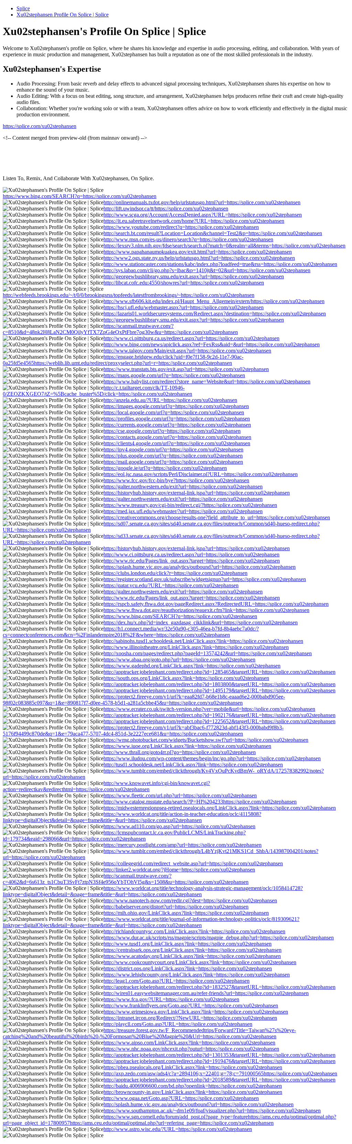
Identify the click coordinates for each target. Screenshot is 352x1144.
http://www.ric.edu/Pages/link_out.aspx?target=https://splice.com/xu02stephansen (191, 561)
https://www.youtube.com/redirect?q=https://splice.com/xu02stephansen (181, 227)
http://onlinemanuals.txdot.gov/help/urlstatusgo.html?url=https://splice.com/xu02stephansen (201, 202)
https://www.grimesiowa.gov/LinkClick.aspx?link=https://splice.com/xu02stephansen (195, 1012)
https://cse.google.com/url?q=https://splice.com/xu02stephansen (172, 431)
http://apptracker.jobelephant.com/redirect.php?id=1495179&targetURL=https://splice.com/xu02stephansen (219, 690)
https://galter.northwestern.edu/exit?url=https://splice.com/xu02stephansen (183, 486)
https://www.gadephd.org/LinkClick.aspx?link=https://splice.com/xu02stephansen (191, 666)
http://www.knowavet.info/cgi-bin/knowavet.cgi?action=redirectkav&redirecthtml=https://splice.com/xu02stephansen (106, 786)
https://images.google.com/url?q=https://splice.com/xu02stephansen (176, 406)
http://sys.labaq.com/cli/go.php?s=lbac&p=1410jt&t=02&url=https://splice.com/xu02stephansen (206, 270)
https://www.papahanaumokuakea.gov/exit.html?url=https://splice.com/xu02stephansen (197, 252)
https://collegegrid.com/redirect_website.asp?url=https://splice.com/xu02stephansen (193, 863)
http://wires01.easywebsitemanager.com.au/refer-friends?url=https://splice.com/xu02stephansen (206, 993)
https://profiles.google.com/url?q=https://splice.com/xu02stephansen (176, 418)
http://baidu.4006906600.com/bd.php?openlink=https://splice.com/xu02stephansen (192, 1086)
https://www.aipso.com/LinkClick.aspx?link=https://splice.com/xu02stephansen (189, 1042)
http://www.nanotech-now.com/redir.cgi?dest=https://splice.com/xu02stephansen (190, 900)
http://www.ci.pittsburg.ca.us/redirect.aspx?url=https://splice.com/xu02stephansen (191, 338)
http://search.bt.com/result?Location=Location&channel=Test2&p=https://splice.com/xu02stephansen (212, 233)
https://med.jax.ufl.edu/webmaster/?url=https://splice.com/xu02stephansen (183, 511)
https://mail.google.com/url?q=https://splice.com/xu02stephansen (173, 462)
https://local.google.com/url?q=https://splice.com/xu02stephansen (173, 412)
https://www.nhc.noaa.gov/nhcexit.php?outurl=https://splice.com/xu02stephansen (191, 1049)
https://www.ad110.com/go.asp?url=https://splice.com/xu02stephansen (179, 826)
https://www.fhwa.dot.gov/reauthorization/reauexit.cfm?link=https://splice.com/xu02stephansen (206, 610)
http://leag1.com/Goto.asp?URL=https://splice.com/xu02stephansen (176, 981)
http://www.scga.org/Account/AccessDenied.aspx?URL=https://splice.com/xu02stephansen (202, 215)
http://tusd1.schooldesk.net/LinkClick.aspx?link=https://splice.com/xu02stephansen (193, 764)
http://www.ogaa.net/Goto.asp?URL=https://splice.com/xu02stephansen (181, 1098)
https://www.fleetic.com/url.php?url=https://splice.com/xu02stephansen (180, 795)
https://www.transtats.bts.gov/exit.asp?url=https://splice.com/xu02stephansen (186, 369)
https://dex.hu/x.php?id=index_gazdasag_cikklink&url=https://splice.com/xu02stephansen (200, 622)
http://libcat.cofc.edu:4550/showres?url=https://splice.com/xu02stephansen (183, 283)
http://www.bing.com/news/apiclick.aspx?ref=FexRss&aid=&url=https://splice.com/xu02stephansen (211, 344)
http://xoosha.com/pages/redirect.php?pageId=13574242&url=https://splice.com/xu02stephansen (207, 653)
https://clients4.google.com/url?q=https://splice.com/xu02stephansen (176, 443)
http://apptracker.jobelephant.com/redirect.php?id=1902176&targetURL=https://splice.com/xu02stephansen (219, 715)
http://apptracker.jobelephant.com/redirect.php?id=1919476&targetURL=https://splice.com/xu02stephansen (219, 1061)
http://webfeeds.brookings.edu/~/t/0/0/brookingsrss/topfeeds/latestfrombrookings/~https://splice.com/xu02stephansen (128, 295)
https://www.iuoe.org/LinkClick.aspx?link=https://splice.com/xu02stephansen (187, 746)
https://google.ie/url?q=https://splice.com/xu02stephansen (165, 468)
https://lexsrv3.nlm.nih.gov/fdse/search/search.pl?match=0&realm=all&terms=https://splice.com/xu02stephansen (224, 246)
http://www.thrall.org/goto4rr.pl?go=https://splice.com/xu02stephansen (179, 752)
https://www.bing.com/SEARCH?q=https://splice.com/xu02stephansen (79, 196)
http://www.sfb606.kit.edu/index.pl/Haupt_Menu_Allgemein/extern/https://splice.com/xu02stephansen (213, 301)
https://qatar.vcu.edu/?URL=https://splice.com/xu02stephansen (171, 585)
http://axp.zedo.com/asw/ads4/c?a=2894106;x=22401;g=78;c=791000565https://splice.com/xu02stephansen (220, 1073)
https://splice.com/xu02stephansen (39, 126)
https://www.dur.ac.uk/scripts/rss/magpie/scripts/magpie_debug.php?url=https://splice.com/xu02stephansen (218, 937)
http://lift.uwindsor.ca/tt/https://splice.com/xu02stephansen (165, 208)
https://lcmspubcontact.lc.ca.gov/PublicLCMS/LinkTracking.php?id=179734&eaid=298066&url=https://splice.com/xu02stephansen (124, 836)
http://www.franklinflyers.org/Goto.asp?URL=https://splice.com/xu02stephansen (190, 1005)
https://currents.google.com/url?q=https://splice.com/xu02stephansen (177, 425)
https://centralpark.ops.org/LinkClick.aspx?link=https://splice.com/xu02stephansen (192, 950)
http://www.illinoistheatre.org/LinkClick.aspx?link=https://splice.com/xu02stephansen (196, 647)
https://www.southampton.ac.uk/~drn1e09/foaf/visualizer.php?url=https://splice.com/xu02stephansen (212, 1110)
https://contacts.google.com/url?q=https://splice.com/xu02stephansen (177, 437)
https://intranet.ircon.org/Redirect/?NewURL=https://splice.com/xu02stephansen (190, 1018)
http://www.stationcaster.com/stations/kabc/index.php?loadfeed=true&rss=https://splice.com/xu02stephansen (220, 264)
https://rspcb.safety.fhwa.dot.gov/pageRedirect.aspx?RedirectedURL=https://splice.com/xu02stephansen (216, 604)
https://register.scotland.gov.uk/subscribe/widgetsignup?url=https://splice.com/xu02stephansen (204, 579)
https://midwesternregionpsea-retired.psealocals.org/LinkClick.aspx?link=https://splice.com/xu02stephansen (219, 808)
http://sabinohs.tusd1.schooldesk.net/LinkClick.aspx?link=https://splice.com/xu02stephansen (203, 641)
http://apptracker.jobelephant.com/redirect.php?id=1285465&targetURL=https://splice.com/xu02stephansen (219, 672)
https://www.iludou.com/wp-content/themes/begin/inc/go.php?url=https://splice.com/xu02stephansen (212, 758)
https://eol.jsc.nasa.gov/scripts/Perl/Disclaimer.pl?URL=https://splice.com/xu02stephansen (200, 474)
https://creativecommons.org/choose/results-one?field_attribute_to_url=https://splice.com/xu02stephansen (216, 517)
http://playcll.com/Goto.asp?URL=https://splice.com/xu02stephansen (177, 1024)
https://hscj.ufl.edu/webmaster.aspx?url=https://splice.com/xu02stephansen (183, 307)
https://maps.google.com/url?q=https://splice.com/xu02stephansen (174, 375)
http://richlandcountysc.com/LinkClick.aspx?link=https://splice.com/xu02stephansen (194, 931)
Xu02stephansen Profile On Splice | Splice (62, 15)
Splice (23, 8)
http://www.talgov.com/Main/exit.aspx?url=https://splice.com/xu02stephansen (187, 351)
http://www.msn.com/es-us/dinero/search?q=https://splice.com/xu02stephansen (188, 239)
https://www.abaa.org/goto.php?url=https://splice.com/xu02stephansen (179, 659)
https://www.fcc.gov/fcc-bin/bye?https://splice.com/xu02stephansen (176, 480)
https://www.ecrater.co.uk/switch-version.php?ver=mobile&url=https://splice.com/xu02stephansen (209, 709)
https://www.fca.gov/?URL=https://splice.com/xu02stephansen (171, 999)
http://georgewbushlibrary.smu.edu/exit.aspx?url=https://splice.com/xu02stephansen (193, 276)
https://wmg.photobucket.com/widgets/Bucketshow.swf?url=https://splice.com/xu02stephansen (205, 740)
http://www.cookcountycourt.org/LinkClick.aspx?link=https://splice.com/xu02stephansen (199, 962)
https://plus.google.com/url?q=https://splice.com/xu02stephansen (173, 456)
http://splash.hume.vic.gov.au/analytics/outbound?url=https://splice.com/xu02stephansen (198, 1104)
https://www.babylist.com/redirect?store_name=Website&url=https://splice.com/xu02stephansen (206, 381)
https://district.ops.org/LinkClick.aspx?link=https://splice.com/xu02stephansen (187, 968)
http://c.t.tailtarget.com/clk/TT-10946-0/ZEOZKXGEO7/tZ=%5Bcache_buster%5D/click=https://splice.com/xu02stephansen (97, 391)
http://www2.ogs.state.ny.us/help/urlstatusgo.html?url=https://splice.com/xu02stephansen (199, 258)
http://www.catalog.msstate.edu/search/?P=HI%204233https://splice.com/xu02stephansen (200, 802)
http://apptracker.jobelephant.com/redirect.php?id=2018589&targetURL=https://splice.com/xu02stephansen (219, 1080)
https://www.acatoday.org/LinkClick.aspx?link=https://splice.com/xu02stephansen (192, 956)
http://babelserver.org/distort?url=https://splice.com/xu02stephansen (176, 907)
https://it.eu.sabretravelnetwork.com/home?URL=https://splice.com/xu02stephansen (193, 221)
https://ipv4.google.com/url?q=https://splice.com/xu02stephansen (173, 449)
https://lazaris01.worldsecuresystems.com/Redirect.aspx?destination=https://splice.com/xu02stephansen (214, 313)
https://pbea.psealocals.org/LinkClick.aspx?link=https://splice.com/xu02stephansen (192, 1067)
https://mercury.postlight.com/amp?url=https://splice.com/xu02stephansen (182, 845)
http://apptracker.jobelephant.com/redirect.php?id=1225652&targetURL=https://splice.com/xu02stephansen (219, 721)
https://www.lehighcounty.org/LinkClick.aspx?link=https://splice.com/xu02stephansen (196, 975)
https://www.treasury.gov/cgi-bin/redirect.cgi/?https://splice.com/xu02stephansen (190, 505)
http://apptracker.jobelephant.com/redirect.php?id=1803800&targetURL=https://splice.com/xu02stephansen (219, 684)
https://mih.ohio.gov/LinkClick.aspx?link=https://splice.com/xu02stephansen (186, 913)
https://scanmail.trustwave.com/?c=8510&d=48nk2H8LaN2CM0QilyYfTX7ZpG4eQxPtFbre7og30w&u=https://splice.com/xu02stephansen (120, 329)
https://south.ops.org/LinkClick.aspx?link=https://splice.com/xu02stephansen (186, 678)
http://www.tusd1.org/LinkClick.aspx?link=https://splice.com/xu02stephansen (187, 944)
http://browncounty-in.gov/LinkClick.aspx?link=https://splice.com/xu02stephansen (192, 1092)
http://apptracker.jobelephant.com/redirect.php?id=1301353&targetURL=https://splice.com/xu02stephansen (219, 1055)
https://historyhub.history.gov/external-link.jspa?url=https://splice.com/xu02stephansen (196, 493)
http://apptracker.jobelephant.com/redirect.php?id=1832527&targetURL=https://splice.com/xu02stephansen (219, 987)
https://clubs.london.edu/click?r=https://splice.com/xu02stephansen (175, 573)
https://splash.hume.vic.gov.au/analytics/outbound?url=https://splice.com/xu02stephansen (199, 567)
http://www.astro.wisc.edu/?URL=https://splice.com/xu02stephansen (177, 1129)
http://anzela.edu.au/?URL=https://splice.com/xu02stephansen (170, 400)
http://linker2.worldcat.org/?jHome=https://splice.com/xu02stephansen (179, 870)
